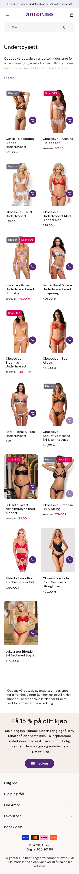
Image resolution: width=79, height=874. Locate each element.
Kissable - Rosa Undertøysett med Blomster (20, 289)
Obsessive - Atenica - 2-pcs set (58, 141)
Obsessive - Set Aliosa (55, 360)
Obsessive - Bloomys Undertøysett (16, 362)
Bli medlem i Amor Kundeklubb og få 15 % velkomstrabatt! (39, 4)
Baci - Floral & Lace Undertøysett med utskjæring (57, 289)
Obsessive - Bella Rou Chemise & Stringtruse (56, 582)
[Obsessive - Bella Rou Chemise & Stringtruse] (58, 550)
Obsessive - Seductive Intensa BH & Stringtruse (56, 436)
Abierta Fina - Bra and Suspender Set (20, 580)
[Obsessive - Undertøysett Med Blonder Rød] (58, 183)
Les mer (10, 78)
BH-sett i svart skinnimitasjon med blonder (20, 509)
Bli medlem (39, 763)
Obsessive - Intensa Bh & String (58, 507)
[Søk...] (65, 27)
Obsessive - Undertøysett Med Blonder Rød (57, 216)
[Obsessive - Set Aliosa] (58, 330)
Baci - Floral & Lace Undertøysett (20, 434)
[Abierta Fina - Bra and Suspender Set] (21, 550)
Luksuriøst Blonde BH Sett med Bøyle (20, 653)
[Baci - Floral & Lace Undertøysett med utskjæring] (58, 257)
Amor (45, 845)
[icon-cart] (70, 15)
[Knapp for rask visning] (32, 120)
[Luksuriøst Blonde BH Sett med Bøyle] (21, 623)
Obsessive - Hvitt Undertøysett (19, 214)
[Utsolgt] (69, 420)
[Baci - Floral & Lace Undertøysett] (21, 403)
